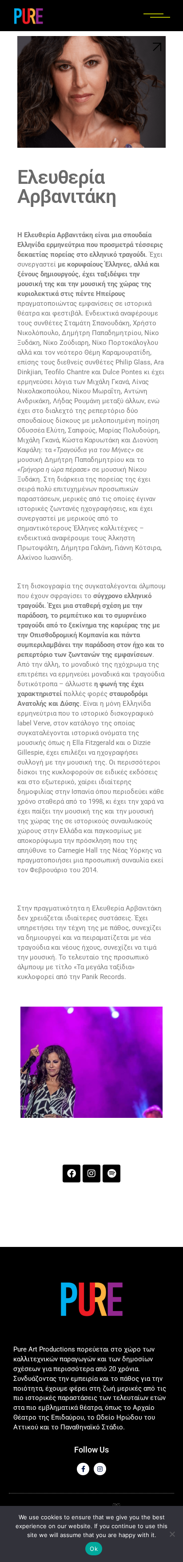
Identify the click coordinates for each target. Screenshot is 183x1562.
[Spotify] (111, 1173)
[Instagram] (91, 1173)
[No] (171, 1534)
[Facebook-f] (83, 1469)
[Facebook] (71, 1173)
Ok (94, 1548)
